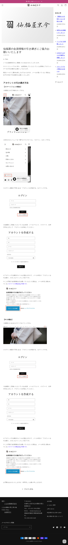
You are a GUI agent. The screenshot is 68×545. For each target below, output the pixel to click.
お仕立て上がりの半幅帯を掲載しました (61, 55)
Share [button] (6, 59)
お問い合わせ (50, 508)
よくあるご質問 (51, 505)
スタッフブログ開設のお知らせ (61, 69)
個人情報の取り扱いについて (55, 516)
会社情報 (49, 501)
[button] (2, 5)
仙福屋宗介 (7, 512)
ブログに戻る (28, 489)
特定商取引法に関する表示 (54, 512)
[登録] (29, 527)
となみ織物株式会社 (10, 503)
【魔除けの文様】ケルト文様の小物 (61, 19)
